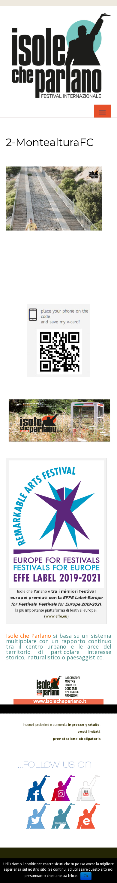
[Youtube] (88, 799)
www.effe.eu (56, 616)
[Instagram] (63, 799)
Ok (86, 876)
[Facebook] (38, 799)
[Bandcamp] (63, 827)
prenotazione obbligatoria (76, 739)
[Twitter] (38, 827)
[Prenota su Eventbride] (88, 827)
